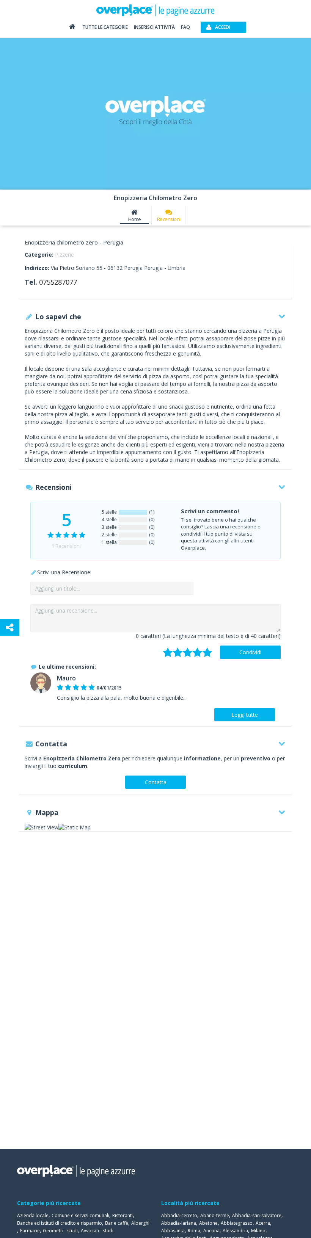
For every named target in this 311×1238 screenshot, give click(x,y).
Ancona (211, 1230)
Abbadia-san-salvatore (256, 1215)
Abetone (208, 1223)
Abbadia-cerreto (179, 1215)
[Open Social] (9, 627)
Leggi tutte (244, 714)
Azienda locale (33, 1215)
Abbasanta (173, 1230)
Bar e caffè (116, 1223)
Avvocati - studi (97, 1230)
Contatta (155, 782)
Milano (258, 1230)
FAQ (185, 27)
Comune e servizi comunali (80, 1215)
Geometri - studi (60, 1230)
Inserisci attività (154, 27)
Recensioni (169, 219)
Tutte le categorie (105, 27)
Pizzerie (64, 254)
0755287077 (58, 282)
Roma (194, 1230)
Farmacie (30, 1230)
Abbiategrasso (237, 1223)
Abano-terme (214, 1215)
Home (134, 219)
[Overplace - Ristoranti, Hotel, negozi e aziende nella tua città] (155, 9)
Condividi (250, 652)
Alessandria (235, 1230)
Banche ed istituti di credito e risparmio (59, 1223)
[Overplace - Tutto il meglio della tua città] (72, 28)
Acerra (263, 1223)
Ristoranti (122, 1215)
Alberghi (140, 1223)
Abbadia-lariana (178, 1223)
